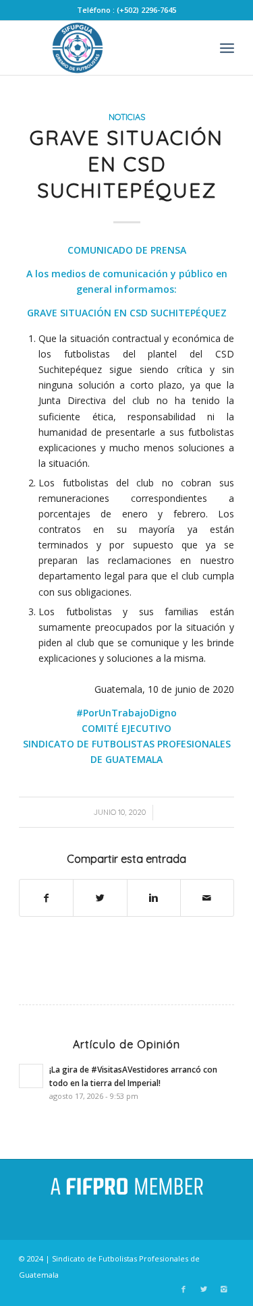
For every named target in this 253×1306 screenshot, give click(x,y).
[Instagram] (224, 1289)
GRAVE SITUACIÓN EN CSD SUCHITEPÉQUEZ (126, 164)
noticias (127, 116)
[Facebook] (183, 1289)
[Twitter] (204, 1289)
